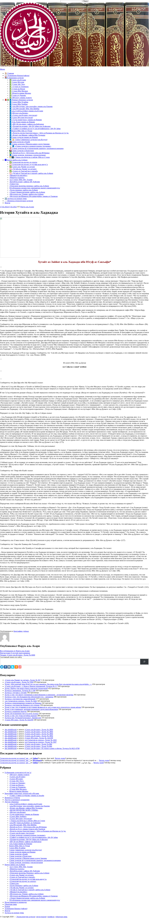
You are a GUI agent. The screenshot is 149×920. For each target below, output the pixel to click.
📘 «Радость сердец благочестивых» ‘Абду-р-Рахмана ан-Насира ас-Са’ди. (39, 133)
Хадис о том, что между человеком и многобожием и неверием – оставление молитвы (39, 695)
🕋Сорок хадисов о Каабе (19, 142)
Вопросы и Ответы (12, 798)
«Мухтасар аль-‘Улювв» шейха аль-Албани (26, 194)
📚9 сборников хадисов (14, 78)
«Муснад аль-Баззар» (17, 812)
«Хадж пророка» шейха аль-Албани (23, 190)
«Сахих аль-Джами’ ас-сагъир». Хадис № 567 (23, 680)
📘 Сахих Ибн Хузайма (18, 102)
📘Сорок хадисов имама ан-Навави (23, 137)
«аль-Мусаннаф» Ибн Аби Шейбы (23, 825)
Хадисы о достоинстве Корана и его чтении (22, 705)
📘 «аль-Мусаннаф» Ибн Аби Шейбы (24, 109)
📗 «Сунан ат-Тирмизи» (19, 87)
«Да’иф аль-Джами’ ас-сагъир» (21, 888)
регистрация (41, 917)
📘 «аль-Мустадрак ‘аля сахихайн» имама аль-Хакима (30, 106)
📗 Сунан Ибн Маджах (18, 91)
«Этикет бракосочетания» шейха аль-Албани (27, 192)
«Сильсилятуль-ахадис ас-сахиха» (22, 881)
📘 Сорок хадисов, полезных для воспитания (27, 155)
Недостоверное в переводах (16, 902)
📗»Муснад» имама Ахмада (20, 98)
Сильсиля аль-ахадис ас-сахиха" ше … (15, 758)
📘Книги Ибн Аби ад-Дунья (20, 131)
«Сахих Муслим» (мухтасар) (20, 819)
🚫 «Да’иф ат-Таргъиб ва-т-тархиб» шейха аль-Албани (31, 173)
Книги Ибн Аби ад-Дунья (19, 846)
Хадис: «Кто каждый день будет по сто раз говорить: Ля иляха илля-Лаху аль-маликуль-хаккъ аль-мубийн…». (48, 684)
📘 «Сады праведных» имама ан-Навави (25, 120)
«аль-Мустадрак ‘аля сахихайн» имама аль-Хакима (29, 806)
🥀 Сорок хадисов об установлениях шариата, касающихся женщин (36, 148)
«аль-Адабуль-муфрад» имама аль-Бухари (25, 804)
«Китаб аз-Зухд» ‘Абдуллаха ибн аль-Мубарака (28, 827)
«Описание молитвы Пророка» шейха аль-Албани (29, 873)
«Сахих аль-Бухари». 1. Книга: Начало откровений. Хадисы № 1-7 (31, 686)
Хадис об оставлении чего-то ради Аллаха (21, 714)
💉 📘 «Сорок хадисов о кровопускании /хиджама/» (30, 146)
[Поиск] (144, 662)
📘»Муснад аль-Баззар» (18, 113)
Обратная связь (11, 904)
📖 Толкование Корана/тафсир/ (17, 76)
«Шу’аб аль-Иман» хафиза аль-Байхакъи (25, 842)
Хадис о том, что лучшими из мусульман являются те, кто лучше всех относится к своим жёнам (43, 707)
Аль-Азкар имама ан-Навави (20, 844)
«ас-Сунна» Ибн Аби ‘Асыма (21, 867)
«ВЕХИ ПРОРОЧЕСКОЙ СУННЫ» (23, 810)
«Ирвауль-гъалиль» (17, 177)
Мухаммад (37, 760)
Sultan (35, 758)
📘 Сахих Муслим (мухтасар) (21, 117)
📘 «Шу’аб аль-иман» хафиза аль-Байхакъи (26, 124)
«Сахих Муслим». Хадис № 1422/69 (19, 720)
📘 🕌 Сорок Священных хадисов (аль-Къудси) (28, 140)
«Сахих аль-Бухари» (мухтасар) (21, 833)
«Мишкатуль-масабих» (18, 175)
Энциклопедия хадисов (9, 65)
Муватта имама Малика (18, 791)
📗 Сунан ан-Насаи (17, 89)
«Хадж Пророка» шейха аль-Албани (23, 886)
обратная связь (61, 917)
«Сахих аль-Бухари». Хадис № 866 (38, 744)
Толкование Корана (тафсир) (16, 909)
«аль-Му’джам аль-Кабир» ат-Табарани (25, 823)
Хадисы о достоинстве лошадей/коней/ (20, 699)
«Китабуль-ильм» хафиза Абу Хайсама (24, 182)
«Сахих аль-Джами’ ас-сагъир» (21, 875)
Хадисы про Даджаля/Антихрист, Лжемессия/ (23, 718)
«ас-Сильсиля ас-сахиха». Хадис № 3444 (21, 701)
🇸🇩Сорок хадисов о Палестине (21, 151)
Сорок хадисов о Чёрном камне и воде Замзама (28, 858)
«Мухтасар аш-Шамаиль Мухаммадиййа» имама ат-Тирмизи (33, 196)
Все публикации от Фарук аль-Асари (15, 651)
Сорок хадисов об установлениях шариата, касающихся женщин (35, 860)
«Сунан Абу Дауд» (16, 781)
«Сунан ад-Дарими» (17, 783)
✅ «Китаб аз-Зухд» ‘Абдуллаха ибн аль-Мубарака (29, 153)
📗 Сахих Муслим (16, 82)
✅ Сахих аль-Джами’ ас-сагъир (22, 167)
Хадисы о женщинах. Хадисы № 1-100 (20, 691)
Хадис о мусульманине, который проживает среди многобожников (31, 709)
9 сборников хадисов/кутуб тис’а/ (18, 772)
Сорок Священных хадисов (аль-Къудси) (25, 850)
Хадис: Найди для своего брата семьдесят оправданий (26, 688)
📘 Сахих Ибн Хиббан (18, 104)
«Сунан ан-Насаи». (17, 785)
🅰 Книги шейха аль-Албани (16, 160)
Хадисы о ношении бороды (16, 711)
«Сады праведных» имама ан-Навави (24, 814)
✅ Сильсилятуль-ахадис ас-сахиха (23, 162)
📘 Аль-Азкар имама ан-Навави (22, 122)
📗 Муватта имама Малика (20, 93)
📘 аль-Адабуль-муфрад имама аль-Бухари (26, 111)
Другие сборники (12, 802)
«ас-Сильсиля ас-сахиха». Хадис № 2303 (40, 740)
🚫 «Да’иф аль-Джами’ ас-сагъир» (23, 169)
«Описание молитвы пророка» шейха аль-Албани (29, 186)
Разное (7, 906)
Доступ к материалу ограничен (17, 800)
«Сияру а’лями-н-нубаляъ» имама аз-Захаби (26, 796)
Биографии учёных (21, 631)
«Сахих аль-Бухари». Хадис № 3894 (38, 730)
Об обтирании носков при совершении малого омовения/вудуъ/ (34, 188)
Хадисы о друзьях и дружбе (16, 693)
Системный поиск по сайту (11, 657)
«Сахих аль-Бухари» (17, 777)
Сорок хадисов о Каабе (18, 854)
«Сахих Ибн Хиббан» (18, 816)
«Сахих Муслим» (16, 779)
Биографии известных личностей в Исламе (22, 793)
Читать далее (60, 758)
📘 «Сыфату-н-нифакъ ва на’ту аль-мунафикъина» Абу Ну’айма (35, 129)
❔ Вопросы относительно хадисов (19, 201)
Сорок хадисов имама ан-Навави (22, 852)
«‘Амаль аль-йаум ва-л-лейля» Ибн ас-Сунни (27, 821)
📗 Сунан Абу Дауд (17, 84)
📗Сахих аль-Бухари (17, 80)
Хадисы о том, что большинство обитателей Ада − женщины (29, 697)
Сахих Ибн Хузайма (17, 848)
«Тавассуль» (14, 184)
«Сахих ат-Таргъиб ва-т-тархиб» (22, 877)
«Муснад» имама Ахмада (19, 775)
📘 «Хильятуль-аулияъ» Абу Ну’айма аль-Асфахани (30, 126)
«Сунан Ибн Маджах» (18, 789)
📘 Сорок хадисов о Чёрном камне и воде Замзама (29, 144)
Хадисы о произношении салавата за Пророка (23, 703)
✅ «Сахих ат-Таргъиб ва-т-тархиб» (23, 171)
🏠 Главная (9, 73)
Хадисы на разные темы (14, 913)
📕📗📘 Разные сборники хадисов (19, 100)
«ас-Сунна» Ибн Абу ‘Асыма (20, 180)
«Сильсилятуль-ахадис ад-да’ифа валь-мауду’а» (28, 879)
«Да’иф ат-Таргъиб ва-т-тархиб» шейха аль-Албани (29, 890)
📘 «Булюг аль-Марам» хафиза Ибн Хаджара (27, 135)
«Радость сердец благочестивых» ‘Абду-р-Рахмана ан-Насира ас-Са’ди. (37, 831)
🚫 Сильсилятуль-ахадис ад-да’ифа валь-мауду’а (28, 164)
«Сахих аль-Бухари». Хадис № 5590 (19, 682)
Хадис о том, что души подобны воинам (21, 716)
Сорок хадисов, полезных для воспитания (26, 862)
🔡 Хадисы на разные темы (16, 199)
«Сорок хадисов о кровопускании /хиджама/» (27, 835)
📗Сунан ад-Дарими (17, 95)
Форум (7, 203)
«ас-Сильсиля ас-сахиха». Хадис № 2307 (40, 742)
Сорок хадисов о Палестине (20, 856)
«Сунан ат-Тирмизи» (17, 787)
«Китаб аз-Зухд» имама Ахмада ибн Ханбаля (27, 829)
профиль (50, 917)
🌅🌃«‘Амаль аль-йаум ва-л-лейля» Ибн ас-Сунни (29, 157)
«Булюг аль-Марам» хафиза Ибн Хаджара (25, 808)
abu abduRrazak (11, 730)
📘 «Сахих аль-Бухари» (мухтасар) (23, 115)
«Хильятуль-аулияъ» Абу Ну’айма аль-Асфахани (28, 839)
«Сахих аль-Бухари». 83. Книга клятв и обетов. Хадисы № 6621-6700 (52, 748)
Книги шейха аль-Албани (15, 865)
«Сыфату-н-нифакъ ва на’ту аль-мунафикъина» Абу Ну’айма (33, 837)
